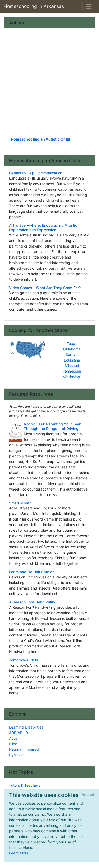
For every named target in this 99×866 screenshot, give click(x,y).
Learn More (19, 853)
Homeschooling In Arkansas (34, 6)
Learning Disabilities (26, 727)
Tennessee (72, 371)
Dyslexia (16, 755)
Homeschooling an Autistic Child (40, 139)
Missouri (72, 365)
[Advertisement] (49, 84)
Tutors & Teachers (24, 785)
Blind (13, 743)
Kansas (72, 354)
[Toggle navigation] (88, 6)
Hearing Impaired (24, 749)
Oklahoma (72, 349)
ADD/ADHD (18, 732)
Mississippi (72, 376)
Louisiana (72, 360)
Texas (72, 343)
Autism (15, 738)
